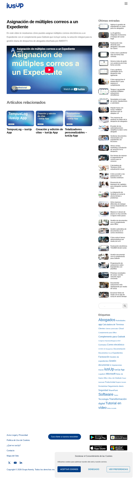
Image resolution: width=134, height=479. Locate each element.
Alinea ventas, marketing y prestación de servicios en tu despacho (118, 148)
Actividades (120, 321)
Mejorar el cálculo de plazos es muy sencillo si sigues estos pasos (118, 214)
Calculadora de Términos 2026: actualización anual (117, 167)
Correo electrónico (115, 345)
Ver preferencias (118, 469)
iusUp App (119, 369)
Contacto (10, 450)
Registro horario (121, 382)
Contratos (102, 345)
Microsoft (111, 373)
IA (110, 365)
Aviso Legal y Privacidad (17, 435)
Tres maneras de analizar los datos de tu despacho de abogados (118, 119)
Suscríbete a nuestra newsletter (64, 437)
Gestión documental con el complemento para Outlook (117, 256)
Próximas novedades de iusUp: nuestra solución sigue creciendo (117, 275)
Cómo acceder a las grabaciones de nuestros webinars (117, 176)
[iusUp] (15, 7)
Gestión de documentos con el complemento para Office (118, 222)
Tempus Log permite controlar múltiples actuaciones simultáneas (117, 92)
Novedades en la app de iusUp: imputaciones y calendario (118, 101)
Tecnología (103, 399)
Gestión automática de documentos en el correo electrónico (118, 231)
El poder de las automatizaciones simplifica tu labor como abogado (118, 129)
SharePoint (113, 390)
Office (106, 378)
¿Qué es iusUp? (14, 445)
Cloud (121, 329)
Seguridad (103, 390)
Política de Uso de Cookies (18, 440)
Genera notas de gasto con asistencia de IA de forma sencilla (118, 63)
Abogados (106, 320)
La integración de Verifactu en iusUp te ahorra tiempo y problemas (117, 195)
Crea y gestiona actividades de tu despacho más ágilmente (116, 72)
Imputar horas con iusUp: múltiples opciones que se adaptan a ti (116, 110)
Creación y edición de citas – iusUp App (49, 131)
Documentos (103, 353)
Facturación (103, 357)
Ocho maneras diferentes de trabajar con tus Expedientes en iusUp (118, 205)
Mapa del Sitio (13, 456)
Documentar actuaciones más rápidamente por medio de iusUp (118, 285)
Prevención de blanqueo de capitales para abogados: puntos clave (118, 185)
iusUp (109, 369)
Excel (110, 353)
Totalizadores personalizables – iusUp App (76, 132)
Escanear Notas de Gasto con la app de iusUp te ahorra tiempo (118, 294)
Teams (116, 395)
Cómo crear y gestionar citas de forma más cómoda (118, 54)
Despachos (109, 349)
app (100, 324)
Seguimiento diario (116, 386)
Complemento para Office (107, 333)
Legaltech (101, 374)
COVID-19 (101, 349)
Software (105, 394)
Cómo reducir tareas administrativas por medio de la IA (117, 239)
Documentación (119, 349)
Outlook (118, 378)
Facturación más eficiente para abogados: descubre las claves (117, 45)
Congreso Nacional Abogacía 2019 (109, 341)
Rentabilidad (103, 386)
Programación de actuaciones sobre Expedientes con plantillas (117, 266)
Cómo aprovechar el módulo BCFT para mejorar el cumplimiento (117, 82)
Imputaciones (117, 365)
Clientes (101, 329)
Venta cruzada (111, 408)
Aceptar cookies (69, 469)
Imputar (101, 370)
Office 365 (111, 378)
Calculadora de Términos (113, 324)
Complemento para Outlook (111, 336)
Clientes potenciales (112, 328)
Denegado (93, 469)
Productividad (110, 382)
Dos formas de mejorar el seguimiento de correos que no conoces (118, 158)
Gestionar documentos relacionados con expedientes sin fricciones (118, 138)
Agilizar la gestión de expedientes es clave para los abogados (117, 26)
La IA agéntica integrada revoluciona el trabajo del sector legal (118, 35)
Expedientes (118, 353)
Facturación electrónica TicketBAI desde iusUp (118, 247)
